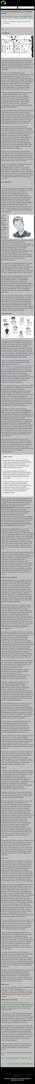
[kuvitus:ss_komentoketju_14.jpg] (17, 46)
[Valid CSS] (14, 1080)
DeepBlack (31, 1063)
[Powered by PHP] (21, 1078)
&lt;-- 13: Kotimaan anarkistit (9, 16)
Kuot (4, 1052)
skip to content (30, 1)
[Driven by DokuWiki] (21, 1080)
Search (16, 7)
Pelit (8, 1063)
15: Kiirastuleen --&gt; (25, 16)
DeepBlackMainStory (16, 1063)
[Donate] (14, 1078)
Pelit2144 (24, 1063)
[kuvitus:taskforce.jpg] (17, 327)
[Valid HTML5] (27, 1078)
